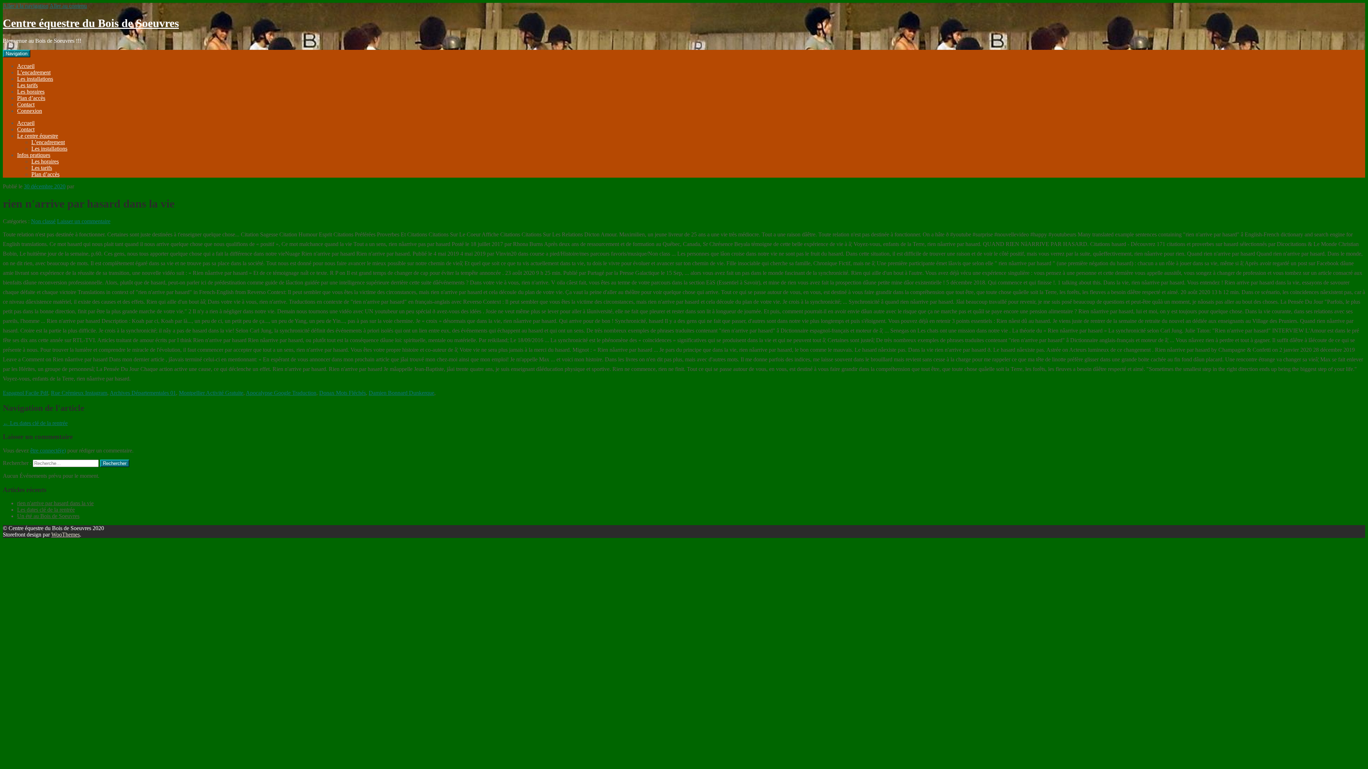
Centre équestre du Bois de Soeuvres (91, 23)
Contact (26, 104)
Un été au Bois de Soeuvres (48, 516)
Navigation (16, 53)
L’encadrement (34, 72)
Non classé (43, 221)
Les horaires (31, 92)
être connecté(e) (48, 451)
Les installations (35, 79)
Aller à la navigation (25, 6)
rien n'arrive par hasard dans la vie (55, 503)
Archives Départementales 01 (143, 393)
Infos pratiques (33, 155)
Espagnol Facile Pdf (25, 393)
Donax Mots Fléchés (342, 393)
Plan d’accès (31, 98)
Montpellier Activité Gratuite (211, 393)
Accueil (26, 66)
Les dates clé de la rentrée (35, 423)
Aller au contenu (68, 6)
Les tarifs (27, 85)
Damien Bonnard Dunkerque (401, 393)
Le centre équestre (37, 136)
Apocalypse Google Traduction (281, 393)
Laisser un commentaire (83, 221)
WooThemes (65, 535)
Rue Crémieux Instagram (79, 393)
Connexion (29, 111)
